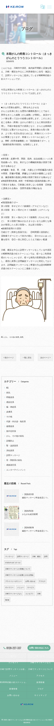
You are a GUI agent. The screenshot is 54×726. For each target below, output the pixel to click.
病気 (21, 337)
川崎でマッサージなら (13, 593)
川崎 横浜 (36, 556)
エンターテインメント (16, 469)
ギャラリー (9, 587)
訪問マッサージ (13, 455)
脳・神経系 (11, 406)
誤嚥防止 (10, 440)
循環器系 (10, 426)
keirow (7, 599)
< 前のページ (8, 357)
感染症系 (10, 402)
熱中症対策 (11, 431)
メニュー (20, 587)
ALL (2, 337)
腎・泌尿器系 (12, 445)
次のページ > (45, 357)
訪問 (45, 556)
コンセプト (29, 593)
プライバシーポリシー (13, 581)
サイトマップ (40, 695)
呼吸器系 (10, 397)
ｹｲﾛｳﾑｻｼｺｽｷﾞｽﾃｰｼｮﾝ (13, 562)
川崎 (38, 593)
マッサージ (9, 556)
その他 (9, 416)
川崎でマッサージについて (40, 669)
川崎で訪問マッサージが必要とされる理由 (13, 669)
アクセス (42, 581)
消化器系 (10, 450)
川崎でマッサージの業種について (17, 569)
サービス (30, 587)
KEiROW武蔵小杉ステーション (13, 682)
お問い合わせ (30, 581)
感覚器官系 (11, 464)
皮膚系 (9, 411)
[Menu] (49, 6)
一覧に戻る (27, 357)
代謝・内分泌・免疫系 (16, 421)
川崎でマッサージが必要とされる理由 (19, 575)
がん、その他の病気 (11, 337)
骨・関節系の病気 (14, 460)
